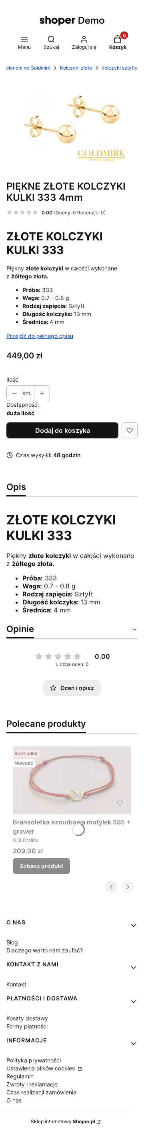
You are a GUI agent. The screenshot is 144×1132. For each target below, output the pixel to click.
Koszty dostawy (27, 1018)
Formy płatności (27, 1026)
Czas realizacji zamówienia (41, 1092)
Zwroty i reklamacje (32, 1084)
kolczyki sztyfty (120, 68)
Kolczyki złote (76, 68)
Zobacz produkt (41, 865)
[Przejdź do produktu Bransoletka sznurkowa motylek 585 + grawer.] (72, 780)
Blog (12, 942)
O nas (14, 1100)
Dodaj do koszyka (62, 430)
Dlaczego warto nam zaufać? (44, 950)
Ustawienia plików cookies (41, 1068)
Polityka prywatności (33, 1060)
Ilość (12, 379)
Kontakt (16, 984)
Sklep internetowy (63, 1121)
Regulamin (20, 1076)
